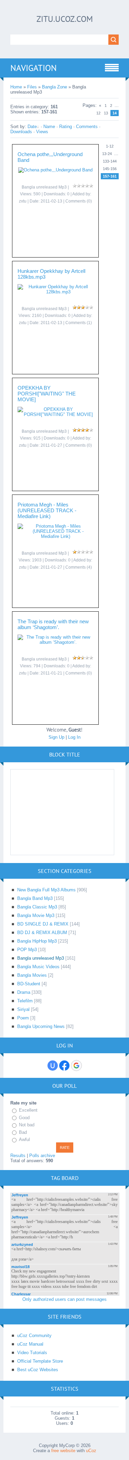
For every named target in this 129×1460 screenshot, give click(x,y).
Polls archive (42, 1155)
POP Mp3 (27, 949)
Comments (87, 126)
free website (63, 1450)
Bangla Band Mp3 (35, 898)
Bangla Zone (54, 86)
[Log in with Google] (76, 1065)
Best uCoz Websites (37, 1369)
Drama (23, 992)
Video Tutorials (32, 1352)
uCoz (91, 1450)
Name (49, 126)
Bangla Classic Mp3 (37, 906)
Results (17, 1155)
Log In (74, 737)
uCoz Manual (30, 1344)
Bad (23, 1132)
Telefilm (25, 1000)
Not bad (26, 1124)
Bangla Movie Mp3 (35, 915)
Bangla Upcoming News (41, 1026)
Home (16, 86)
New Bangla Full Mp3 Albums (46, 889)
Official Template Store (40, 1361)
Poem (23, 1017)
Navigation (33, 67)
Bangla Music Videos (38, 966)
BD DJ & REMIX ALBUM (42, 932)
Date (32, 126)
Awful (24, 1139)
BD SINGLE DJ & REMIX (42, 924)
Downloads (21, 131)
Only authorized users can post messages (64, 1299)
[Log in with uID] (52, 1065)
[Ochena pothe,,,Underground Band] (55, 169)
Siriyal (23, 1009)
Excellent (28, 1110)
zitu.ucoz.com (64, 19)
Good (24, 1117)
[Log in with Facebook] (64, 1065)
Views (42, 131)
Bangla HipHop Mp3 (37, 941)
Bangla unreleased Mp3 (40, 958)
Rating (65, 126)
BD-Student (28, 983)
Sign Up (56, 737)
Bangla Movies (32, 975)
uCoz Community (34, 1335)
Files (32, 86)
